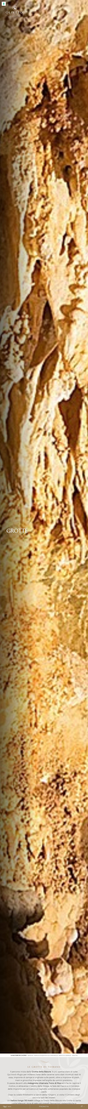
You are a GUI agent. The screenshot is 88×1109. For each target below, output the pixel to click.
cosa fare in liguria (19, 1055)
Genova (30, 1055)
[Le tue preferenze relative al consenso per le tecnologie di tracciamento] (4, 4)
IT (82, 1106)
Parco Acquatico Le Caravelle (46, 1055)
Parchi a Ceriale (65, 1055)
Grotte (74, 1055)
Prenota (44, 1106)
